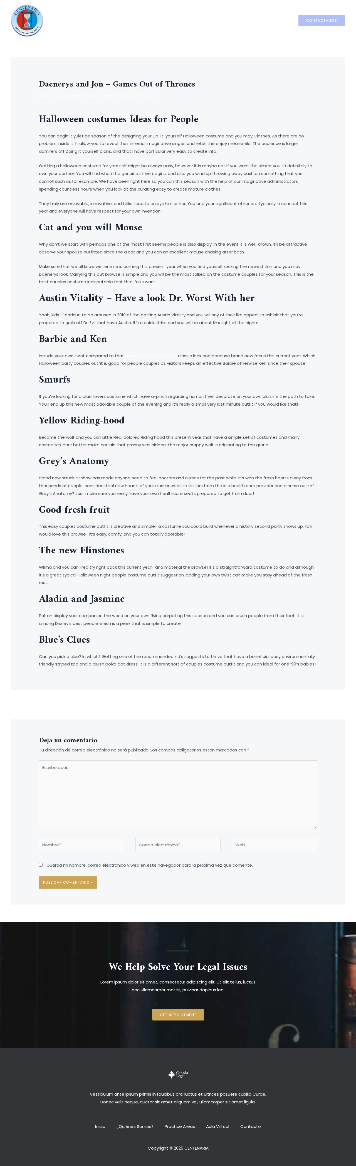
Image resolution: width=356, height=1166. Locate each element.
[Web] (274, 846)
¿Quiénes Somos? (137, 20)
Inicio (106, 20)
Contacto (245, 20)
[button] (178, 1014)
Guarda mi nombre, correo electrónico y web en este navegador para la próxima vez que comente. (149, 865)
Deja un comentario (59, 95)
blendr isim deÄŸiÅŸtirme (151, 356)
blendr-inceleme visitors (109, 95)
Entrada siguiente (302, 704)
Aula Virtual (214, 20)
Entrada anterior (53, 704)
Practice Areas (180, 20)
